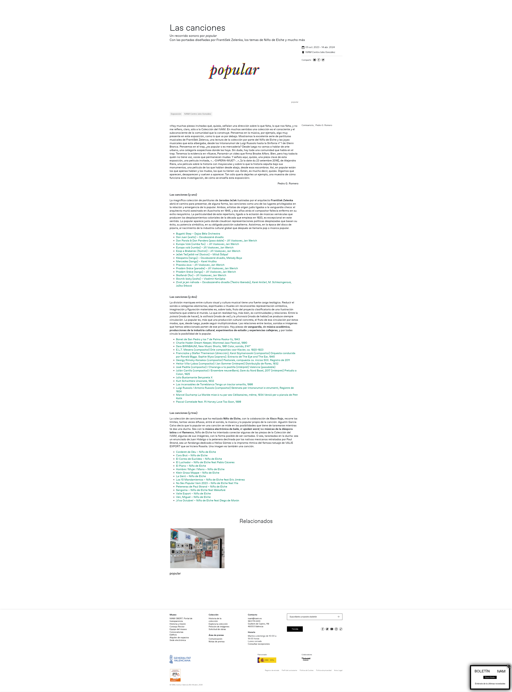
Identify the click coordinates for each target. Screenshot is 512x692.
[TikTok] (340, 629)
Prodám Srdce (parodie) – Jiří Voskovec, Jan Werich (207, 268)
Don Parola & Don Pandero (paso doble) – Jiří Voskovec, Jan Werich (216, 240)
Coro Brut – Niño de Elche (192, 455)
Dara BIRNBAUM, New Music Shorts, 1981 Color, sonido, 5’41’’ (213, 346)
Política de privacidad (323, 670)
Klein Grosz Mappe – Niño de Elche (197, 472)
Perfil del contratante (289, 670)
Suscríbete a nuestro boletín (303, 616)
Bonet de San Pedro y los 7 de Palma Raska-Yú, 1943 (208, 339)
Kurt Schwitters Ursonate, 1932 (195, 381)
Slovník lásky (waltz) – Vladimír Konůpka (200, 278)
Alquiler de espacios (179, 637)
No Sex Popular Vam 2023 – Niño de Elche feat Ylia (207, 483)
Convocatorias (176, 632)
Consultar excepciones (259, 644)
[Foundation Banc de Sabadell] (306, 659)
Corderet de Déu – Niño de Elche (196, 452)
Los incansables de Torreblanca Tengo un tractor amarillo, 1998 (214, 384)
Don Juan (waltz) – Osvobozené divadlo (200, 237)
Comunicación (215, 639)
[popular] (234, 72)
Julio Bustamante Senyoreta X (194, 377)
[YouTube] (331, 629)
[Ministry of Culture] (278, 660)
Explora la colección (218, 624)
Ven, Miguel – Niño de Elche (193, 497)
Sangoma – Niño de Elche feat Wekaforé (200, 490)
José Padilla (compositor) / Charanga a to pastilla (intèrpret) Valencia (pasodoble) (225, 367)
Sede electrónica (178, 640)
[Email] (314, 60)
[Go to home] (176, 659)
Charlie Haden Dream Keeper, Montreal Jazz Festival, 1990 (211, 342)
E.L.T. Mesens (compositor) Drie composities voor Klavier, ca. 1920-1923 (219, 349)
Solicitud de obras (217, 629)
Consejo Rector (177, 626)
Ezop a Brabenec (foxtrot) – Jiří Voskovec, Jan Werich (208, 251)
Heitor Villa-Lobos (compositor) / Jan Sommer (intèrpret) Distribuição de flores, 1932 (227, 363)
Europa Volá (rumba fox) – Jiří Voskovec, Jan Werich (207, 244)
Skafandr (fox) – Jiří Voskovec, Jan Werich (201, 275)
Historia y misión (178, 624)
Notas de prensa (216, 641)
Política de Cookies (306, 670)
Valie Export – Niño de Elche (193, 493)
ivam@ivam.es (255, 618)
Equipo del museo (178, 629)
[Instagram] (336, 629)
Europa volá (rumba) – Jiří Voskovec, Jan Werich (205, 247)
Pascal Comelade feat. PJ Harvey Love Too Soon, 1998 (208, 401)
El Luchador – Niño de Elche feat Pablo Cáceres (205, 462)
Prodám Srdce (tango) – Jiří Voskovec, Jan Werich (206, 271)
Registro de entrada (272, 670)
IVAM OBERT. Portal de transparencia (181, 619)
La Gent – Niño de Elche (191, 476)
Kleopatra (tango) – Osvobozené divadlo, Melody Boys (209, 258)
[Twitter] (323, 60)
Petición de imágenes (219, 626)
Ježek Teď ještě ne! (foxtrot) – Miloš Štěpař (202, 254)
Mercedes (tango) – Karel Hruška (196, 261)
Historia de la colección (215, 619)
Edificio (173, 634)
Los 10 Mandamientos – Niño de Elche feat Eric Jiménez (210, 479)
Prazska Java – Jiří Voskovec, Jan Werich (200, 265)
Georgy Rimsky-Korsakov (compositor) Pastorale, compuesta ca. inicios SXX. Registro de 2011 (233, 360)
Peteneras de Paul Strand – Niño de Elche (201, 486)
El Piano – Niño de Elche (191, 465)
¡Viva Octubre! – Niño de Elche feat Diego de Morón (207, 500)
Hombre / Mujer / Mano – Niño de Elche (200, 469)
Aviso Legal (338, 670)
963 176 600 (254, 621)
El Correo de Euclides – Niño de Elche (199, 459)
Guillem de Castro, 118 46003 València (258, 625)
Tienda (295, 629)
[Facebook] (319, 60)
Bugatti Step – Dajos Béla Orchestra (198, 233)
